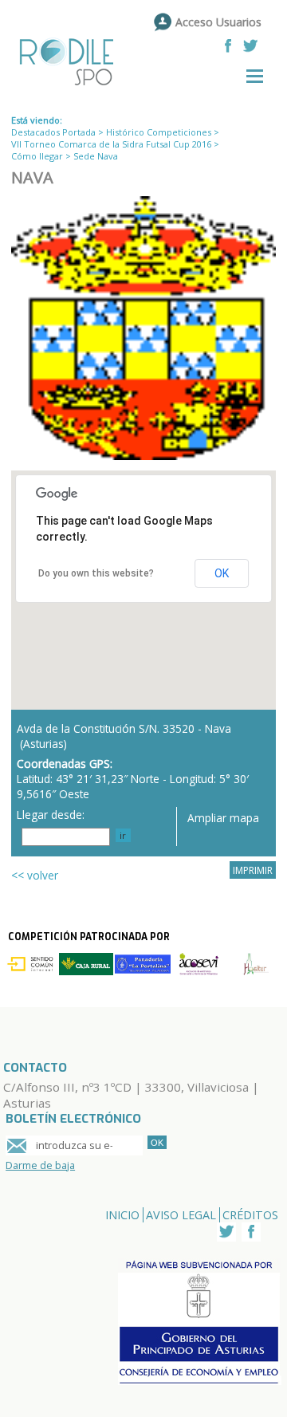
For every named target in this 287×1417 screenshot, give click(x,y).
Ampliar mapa (223, 817)
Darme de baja (40, 1165)
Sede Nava (95, 156)
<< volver (34, 875)
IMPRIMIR (253, 869)
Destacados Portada (53, 132)
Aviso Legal (181, 1214)
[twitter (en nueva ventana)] (250, 46)
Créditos (250, 1214)
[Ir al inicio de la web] (74, 87)
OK (221, 573)
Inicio (122, 1214)
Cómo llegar (37, 156)
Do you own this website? (96, 573)
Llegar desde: (51, 814)
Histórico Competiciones (158, 132)
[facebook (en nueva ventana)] (228, 46)
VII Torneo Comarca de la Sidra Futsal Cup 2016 (111, 144)
